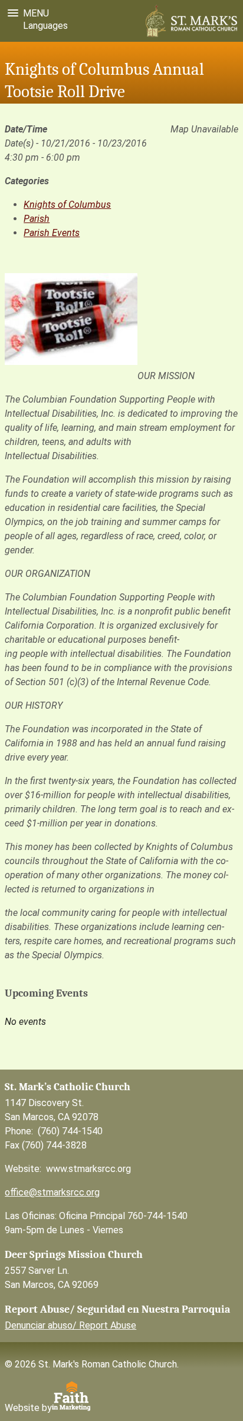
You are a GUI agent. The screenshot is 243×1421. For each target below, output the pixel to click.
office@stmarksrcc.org (52, 1192)
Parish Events (52, 232)
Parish (37, 218)
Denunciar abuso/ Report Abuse (70, 1325)
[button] (26, 13)
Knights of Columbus (67, 204)
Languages (43, 25)
